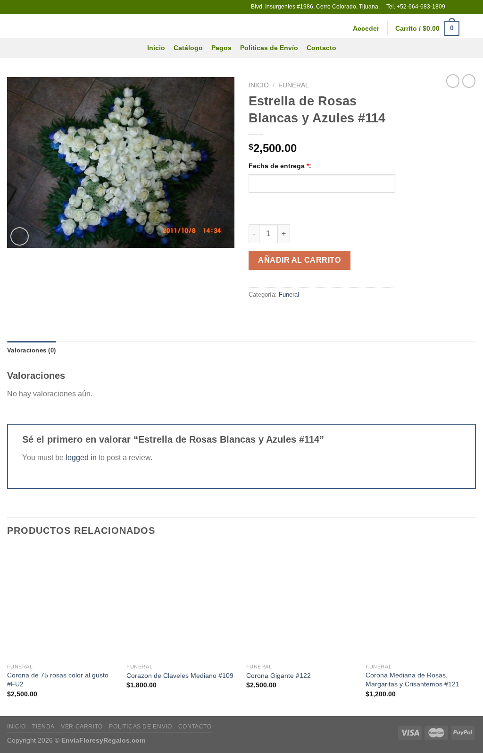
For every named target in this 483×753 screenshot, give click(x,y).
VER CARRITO (82, 726)
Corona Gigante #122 (278, 675)
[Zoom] (19, 236)
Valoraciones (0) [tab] (31, 350)
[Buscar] (472, 28)
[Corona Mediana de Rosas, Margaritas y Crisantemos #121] (421, 603)
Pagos (221, 47)
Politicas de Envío (269, 47)
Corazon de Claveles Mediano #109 (179, 675)
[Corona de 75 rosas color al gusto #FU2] (62, 603)
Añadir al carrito (299, 260)
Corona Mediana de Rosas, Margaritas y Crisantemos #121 (412, 679)
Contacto (321, 47)
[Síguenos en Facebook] (453, 7)
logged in (81, 458)
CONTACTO (195, 726)
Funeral (293, 85)
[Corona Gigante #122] (301, 603)
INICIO (16, 726)
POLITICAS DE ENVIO (140, 726)
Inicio (156, 47)
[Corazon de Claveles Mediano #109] (181, 603)
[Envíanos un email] (462, 7)
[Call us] (471, 7)
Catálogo (188, 47)
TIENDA (43, 726)
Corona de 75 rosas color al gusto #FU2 (57, 679)
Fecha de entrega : (280, 166)
